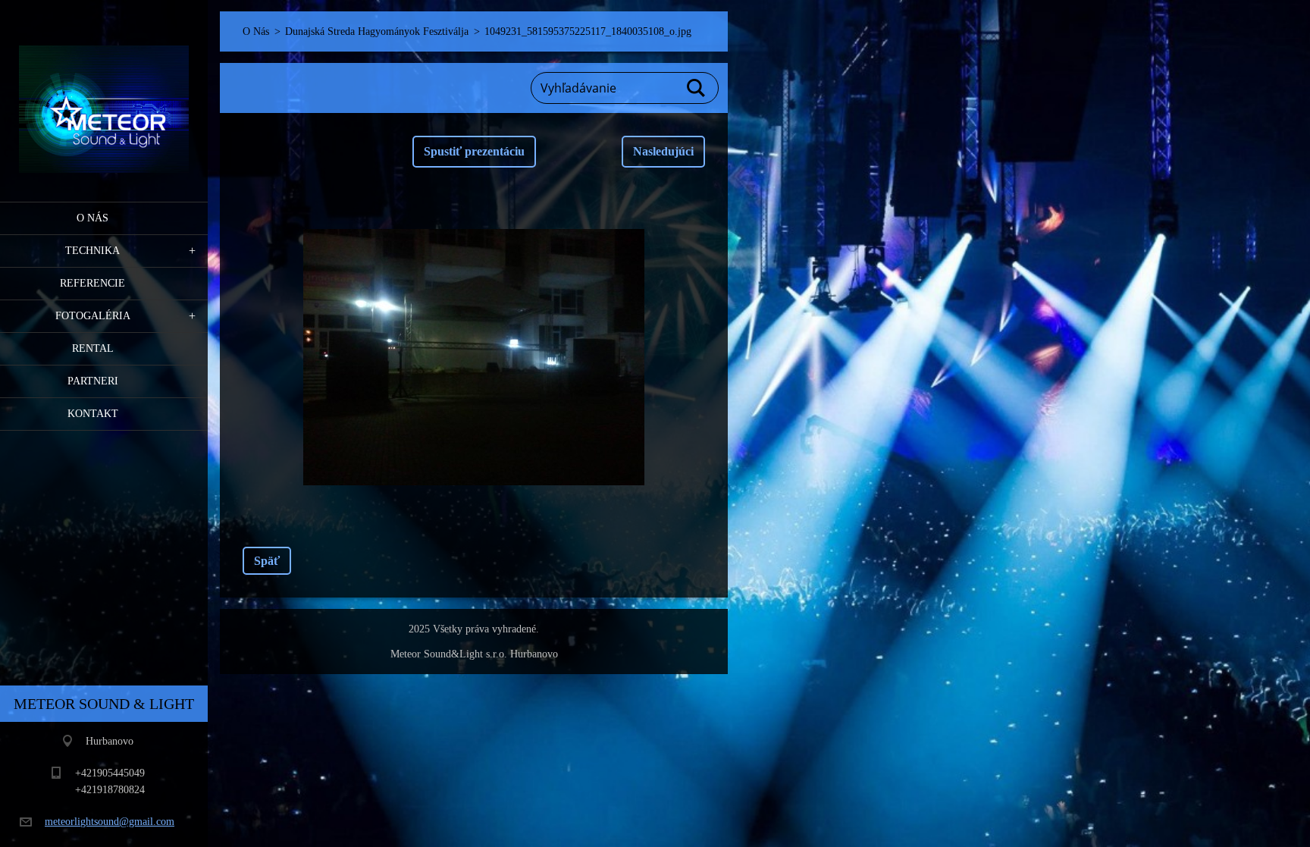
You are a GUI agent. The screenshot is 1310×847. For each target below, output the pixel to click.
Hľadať (697, 88)
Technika (92, 250)
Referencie (92, 283)
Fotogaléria (92, 316)
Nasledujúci (663, 151)
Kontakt (92, 413)
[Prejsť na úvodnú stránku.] (104, 91)
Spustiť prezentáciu (474, 151)
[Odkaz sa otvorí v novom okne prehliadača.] (473, 357)
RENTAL (93, 348)
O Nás (92, 218)
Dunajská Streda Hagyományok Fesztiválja (377, 31)
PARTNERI (92, 381)
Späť (267, 560)
